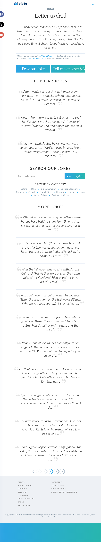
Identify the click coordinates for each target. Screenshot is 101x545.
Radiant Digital (24, 505)
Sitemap (21, 502)
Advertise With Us (25, 485)
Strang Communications (35, 58)
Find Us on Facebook (26, 499)
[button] (93, 4)
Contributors (23, 495)
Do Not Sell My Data (58, 489)
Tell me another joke (69, 68)
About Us (21, 482)
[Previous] (33, 471)
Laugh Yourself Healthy (46, 56)
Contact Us (22, 489)
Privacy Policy (56, 482)
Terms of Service (57, 485)
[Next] (67, 471)
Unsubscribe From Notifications (64, 492)
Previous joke (33, 68)
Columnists (22, 492)
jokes (50, 9)
